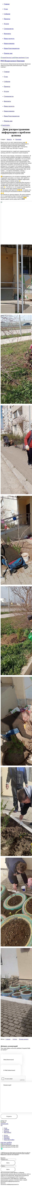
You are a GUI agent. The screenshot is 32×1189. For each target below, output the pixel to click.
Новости (9, 139)
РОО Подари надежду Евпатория (13, 61)
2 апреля (7, 1039)
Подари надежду (23, 1039)
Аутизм (15, 1039)
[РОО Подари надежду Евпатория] (7, 57)
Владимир (18, 139)
